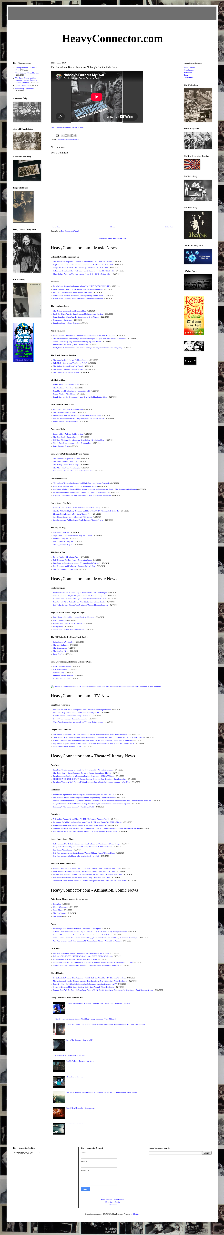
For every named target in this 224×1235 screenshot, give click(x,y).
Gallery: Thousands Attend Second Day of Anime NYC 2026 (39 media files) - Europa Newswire (90, 932)
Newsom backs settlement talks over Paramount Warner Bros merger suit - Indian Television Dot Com (91, 734)
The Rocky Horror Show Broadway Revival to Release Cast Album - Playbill (82, 773)
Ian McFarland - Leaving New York (80, 1061)
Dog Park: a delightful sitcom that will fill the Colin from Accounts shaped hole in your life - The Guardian (93, 743)
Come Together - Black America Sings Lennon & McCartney (76, 317)
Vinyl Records (189, 67)
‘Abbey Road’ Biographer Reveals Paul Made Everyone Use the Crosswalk (81, 483)
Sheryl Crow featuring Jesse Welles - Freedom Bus (72, 443)
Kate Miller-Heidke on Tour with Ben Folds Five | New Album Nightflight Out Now (98, 1003)
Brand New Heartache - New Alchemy (80, 1108)
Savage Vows (58, 626)
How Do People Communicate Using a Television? (72, 716)
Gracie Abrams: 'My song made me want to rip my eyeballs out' (77, 342)
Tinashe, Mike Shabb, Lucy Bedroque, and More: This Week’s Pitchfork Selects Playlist (86, 511)
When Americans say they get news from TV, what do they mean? (78, 722)
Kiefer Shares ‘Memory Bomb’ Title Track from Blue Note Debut (78, 298)
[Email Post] (57, 135)
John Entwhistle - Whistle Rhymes (66, 323)
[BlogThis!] (66, 135)
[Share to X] (69, 135)
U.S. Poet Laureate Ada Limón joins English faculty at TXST (76, 856)
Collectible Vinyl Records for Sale (112, 239)
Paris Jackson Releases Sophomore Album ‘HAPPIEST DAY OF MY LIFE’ (81, 286)
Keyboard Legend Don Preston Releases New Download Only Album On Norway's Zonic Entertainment (105, 1024)
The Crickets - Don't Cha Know (65, 569)
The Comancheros (60, 648)
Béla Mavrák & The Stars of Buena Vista (70, 1056)
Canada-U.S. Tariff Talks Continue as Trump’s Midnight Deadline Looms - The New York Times (89, 881)
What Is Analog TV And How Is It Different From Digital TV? (76, 713)
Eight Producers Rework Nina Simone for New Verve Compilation (78, 289)
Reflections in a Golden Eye (63, 642)
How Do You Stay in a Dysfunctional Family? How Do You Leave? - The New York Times (87, 874)
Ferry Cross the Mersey (62, 666)
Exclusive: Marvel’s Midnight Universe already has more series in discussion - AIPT (85, 984)
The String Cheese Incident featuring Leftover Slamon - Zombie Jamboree (26, 80)
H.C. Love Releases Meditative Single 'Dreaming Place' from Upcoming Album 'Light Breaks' (101, 1092)
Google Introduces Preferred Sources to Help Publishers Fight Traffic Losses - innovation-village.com (91, 804)
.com (112, 38)
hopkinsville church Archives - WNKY (67, 746)
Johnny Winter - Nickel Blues (64, 394)
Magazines (188, 72)
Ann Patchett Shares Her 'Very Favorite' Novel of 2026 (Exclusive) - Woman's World (85, 831)
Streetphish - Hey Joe (61, 532)
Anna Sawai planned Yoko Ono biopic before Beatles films (75, 486)
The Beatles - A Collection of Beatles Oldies (69, 311)
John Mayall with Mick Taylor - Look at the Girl (71, 391)
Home (112, 227)
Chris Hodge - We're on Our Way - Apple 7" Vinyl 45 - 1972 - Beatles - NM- (82, 274)
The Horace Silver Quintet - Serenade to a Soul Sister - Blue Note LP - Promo (82, 262)
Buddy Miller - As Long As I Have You (68, 434)
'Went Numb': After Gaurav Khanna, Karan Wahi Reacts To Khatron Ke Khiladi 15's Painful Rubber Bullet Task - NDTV (98, 737)
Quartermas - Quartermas (62, 320)
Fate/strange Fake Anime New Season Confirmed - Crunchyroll (77, 929)
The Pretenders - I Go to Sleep (64, 412)
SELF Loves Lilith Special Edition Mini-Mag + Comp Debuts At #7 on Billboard (85, 1019)
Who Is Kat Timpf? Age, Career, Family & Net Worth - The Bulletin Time (81, 825)
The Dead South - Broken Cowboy (66, 437)
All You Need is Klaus (61, 679)
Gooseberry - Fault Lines (24, 88)
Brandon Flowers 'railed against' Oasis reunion (70, 345)
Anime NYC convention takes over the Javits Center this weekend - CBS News (82, 935)
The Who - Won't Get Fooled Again (66, 468)
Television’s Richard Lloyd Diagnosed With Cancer (72, 517)
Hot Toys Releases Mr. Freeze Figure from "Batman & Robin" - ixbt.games (81, 953)
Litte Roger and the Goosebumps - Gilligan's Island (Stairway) (76, 563)
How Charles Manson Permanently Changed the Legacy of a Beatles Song (81, 492)
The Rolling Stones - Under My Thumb (68, 366)
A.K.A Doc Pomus (60, 670)
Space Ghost (57, 910)
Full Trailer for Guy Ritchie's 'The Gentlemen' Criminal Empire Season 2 (80, 605)
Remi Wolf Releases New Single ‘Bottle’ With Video (72, 292)
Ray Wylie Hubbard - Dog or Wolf (79, 1040)
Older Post (169, 227)
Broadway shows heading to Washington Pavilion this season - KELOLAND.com (83, 776)
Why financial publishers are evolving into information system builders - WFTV (83, 795)
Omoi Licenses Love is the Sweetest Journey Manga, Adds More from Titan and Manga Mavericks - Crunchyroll (96, 938)
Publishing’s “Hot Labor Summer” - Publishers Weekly (74, 807)
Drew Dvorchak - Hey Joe (63, 542)
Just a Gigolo (58, 654)
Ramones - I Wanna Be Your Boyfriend (68, 409)
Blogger (136, 1214)
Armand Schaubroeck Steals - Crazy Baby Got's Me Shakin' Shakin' (78, 419)
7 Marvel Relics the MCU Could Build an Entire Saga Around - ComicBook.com (83, 987)
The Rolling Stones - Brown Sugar (66, 465)
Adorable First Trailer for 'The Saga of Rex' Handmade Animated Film (79, 599)
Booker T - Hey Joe (60, 538)
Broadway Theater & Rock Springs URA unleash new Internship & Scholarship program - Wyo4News (91, 782)
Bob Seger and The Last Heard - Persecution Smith (72, 560)
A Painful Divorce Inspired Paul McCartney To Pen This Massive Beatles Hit (82, 495)
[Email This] (62, 135)
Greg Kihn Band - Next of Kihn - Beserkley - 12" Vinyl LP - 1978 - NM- (81, 268)
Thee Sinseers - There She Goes (27, 73)
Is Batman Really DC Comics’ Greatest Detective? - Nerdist (75, 959)
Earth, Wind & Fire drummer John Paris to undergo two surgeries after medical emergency (87, 348)
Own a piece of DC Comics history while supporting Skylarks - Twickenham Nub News (86, 965)
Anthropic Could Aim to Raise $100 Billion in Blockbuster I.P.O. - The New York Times (86, 868)
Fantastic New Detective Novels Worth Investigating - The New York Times (81, 877)
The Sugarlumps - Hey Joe (63, 545)
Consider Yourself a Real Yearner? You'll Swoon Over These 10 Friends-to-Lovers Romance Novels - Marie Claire (96, 828)
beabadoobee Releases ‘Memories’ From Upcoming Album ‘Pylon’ (78, 295)
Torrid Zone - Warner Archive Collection (68, 629)
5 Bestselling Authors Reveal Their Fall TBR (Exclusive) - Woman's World (81, 819)
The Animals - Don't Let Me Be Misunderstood (71, 360)
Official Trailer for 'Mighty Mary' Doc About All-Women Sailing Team (80, 596)
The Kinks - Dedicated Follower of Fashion (69, 369)
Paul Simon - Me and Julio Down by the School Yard (73, 471)
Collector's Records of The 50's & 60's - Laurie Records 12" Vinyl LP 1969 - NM (83, 271)
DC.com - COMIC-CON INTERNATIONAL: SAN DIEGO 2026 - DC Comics (82, 956)
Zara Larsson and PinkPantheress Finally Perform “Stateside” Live (78, 520)
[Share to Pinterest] (75, 135)
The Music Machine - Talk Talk (65, 462)
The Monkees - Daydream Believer (66, 459)
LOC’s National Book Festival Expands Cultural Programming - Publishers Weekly (84, 797)
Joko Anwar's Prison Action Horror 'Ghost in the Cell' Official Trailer (79, 602)
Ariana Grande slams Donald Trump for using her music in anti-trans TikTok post (84, 335)
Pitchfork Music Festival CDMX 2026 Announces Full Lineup (76, 508)
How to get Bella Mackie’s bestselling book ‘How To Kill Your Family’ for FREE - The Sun (87, 822)
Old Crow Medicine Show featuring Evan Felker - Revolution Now (78, 440)
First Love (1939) (60, 620)
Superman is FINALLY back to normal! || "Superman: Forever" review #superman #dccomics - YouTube (92, 962)
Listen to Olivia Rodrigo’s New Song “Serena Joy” (72, 514)
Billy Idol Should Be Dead (63, 676)
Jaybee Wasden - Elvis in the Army (66, 557)
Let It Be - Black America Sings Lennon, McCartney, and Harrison (78, 314)
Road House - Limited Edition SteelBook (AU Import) (73, 617)
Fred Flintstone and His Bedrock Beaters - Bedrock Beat (74, 566)
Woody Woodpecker (61, 907)
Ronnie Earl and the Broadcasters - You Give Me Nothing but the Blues (80, 397)
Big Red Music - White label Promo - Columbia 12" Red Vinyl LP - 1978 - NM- (83, 265)
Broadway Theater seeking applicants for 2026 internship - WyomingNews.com (83, 770)
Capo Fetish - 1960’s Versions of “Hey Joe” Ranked (72, 536)
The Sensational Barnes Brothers (68, 139)
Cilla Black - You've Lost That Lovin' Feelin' (70, 363)
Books (186, 75)
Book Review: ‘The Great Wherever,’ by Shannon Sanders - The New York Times (84, 871)
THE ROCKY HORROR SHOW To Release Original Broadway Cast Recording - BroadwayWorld (89, 779)
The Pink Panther (59, 913)
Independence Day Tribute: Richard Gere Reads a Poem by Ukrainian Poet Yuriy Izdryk (86, 844)
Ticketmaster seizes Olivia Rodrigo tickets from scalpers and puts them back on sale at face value (89, 339)
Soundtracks (188, 70)
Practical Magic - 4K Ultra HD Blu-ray (67, 623)
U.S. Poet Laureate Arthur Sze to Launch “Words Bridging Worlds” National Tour (84, 853)
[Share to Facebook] (72, 135)
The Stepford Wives (60, 651)
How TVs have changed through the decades (70, 719)
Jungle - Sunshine (22, 85)
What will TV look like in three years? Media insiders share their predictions (82, 710)
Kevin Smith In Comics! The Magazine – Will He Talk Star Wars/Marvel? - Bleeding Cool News (89, 978)
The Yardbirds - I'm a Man (63, 388)
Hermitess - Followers (74, 1077)
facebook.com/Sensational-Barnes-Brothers (67, 127)
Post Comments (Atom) (70, 231)
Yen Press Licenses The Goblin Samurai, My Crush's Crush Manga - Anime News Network (87, 941)
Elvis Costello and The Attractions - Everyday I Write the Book (77, 415)
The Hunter (57, 916)
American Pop (58, 673)
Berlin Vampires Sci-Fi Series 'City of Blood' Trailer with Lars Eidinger (80, 593)
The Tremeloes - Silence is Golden (66, 372)
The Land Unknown (61, 645)
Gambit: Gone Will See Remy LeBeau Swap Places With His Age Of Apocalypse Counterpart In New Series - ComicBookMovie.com (103, 990)
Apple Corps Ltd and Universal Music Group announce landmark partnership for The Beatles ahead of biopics (95, 489)
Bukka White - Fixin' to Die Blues (66, 385)
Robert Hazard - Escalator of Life (65, 421)
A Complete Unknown (74, 1124)
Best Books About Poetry (62, 850)
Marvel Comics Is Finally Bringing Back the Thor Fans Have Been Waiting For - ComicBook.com (90, 981)
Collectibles (188, 77)
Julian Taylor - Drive (61, 446)
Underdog (57, 904)
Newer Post (56, 227)
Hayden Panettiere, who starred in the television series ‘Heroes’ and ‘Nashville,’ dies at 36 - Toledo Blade (92, 740)
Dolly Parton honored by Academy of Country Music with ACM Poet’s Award (82, 847)
